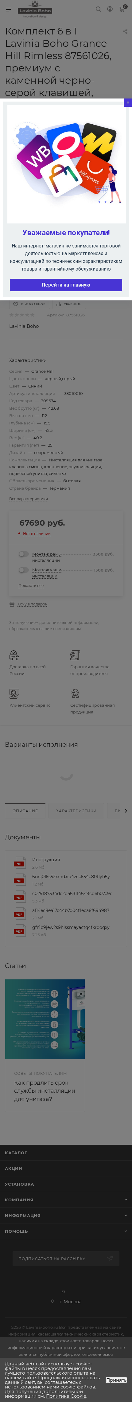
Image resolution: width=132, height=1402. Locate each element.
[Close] (128, 102)
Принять (116, 1380)
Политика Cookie (66, 1396)
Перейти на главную (66, 285)
